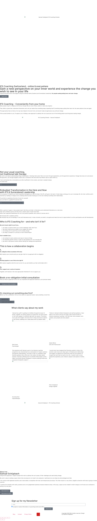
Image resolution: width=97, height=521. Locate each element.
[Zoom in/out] (1, 517)
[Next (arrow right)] (4, 519)
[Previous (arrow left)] (1, 519)
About (40, 2)
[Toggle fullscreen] (4, 517)
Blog (45, 2)
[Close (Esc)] (9, 517)
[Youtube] (38, 514)
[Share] (6, 517)
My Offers (33, 2)
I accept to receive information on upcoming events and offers (28, 506)
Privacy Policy (27, 514)
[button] (8, 184)
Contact (20, 514)
